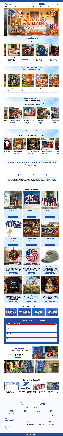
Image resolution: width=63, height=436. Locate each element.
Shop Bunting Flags (50, 216)
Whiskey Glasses (31, 238)
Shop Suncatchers (13, 273)
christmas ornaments (18, 181)
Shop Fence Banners (50, 245)
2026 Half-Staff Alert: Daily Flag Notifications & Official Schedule (47, 392)
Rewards (39, 427)
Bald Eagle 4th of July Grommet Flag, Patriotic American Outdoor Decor (30, 152)
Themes (16, 6)
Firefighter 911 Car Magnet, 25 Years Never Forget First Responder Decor (44, 58)
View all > (31, 374)
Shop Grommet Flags (31, 216)
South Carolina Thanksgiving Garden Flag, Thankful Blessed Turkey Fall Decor (53, 89)
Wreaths (31, 267)
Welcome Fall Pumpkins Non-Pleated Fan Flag (30, 58)
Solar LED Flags (50, 295)
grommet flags (9, 180)
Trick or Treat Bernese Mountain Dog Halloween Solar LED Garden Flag (16, 152)
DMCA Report (51, 427)
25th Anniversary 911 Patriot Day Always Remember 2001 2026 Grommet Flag (54, 121)
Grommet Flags (31, 210)
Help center (49, 6)
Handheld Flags (13, 238)
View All (31, 63)
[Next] (57, 386)
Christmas (7, 6)
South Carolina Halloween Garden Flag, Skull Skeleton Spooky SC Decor (25, 89)
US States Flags (35, 6)
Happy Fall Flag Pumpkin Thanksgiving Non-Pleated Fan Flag (16, 58)
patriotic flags (32, 168)
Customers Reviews (41, 424)
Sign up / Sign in (40, 426)
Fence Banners (50, 238)
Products (29, 6)
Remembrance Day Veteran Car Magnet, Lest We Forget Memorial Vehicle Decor (44, 152)
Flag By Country (43, 6)
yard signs (45, 181)
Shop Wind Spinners (31, 301)
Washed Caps (50, 267)
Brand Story (50, 421)
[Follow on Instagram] (6, 428)
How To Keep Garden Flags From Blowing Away (20, 392)
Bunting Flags (49, 210)
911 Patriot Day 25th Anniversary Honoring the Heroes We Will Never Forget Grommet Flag (26, 121)
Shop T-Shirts (13, 301)
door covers (34, 181)
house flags (43, 179)
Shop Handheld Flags (13, 245)
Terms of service (51, 424)
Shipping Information (30, 426)
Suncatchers (13, 267)
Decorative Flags (13, 210)
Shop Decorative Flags (13, 216)
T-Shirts (13, 295)
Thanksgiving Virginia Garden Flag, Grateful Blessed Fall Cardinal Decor (39, 89)
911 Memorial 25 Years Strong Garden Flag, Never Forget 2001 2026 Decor (40, 121)
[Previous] (6, 386)
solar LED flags (19, 180)
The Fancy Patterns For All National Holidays (6, 392)
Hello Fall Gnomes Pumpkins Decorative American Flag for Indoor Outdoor (12, 89)
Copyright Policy (51, 426)
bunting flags (53, 179)
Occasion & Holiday (23, 6)
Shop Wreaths (31, 273)
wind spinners (38, 181)
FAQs (38, 421)
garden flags (48, 179)
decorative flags (25, 179)
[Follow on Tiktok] (10, 428)
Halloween (12, 6)
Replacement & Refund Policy (31, 424)
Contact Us (28, 421)
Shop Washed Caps (50, 273)
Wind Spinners (31, 295)
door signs (24, 181)
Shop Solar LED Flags (49, 301)
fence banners (28, 181)
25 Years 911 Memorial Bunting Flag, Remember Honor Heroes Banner (12, 121)
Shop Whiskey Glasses (31, 245)
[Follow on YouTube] (8, 428)
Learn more (18, 357)
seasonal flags (20, 168)
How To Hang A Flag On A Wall (33, 391)
